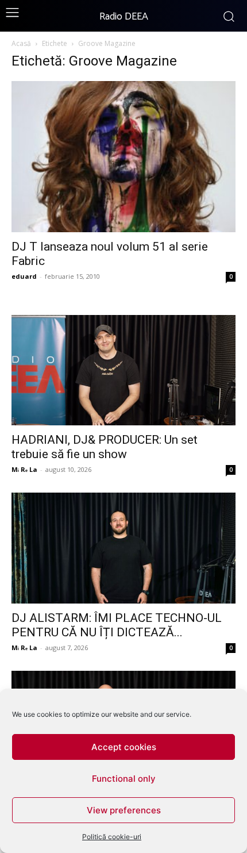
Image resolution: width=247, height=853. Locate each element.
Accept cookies (123, 746)
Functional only (124, 778)
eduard (24, 276)
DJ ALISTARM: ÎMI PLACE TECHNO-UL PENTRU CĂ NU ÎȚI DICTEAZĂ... (116, 625)
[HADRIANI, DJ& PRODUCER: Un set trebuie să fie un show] (123, 370)
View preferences (124, 810)
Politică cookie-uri (111, 836)
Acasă (21, 43)
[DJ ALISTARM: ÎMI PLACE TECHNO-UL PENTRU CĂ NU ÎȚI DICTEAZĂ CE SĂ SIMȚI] (123, 548)
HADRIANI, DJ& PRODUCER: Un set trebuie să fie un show (104, 447)
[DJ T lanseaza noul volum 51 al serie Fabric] (123, 156)
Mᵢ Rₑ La (24, 469)
